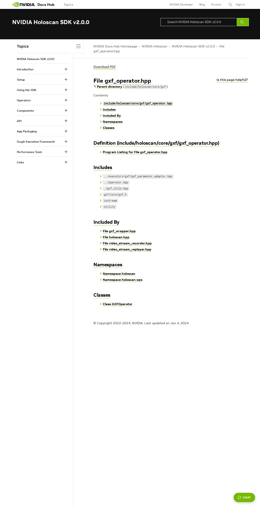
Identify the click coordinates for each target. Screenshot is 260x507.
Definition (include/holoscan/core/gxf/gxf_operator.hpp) (156, 143)
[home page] (23, 4)
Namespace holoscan (119, 274)
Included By (112, 115)
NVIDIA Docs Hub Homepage (115, 46)
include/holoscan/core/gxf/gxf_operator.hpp (138, 103)
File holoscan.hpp (116, 237)
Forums (216, 4)
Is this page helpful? (232, 80)
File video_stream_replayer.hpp (127, 249)
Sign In (240, 4)
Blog (202, 4)
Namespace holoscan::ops (122, 280)
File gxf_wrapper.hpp (119, 231)
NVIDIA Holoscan (154, 46)
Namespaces (112, 122)
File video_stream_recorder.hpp (127, 243)
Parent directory (109, 86)
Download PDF (104, 67)
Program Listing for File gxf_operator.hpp (135, 152)
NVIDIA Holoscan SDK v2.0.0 (193, 46)
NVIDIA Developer (181, 4)
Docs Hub (45, 4)
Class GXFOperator (117, 304)
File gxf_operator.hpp (122, 80)
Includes (109, 109)
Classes (108, 128)
